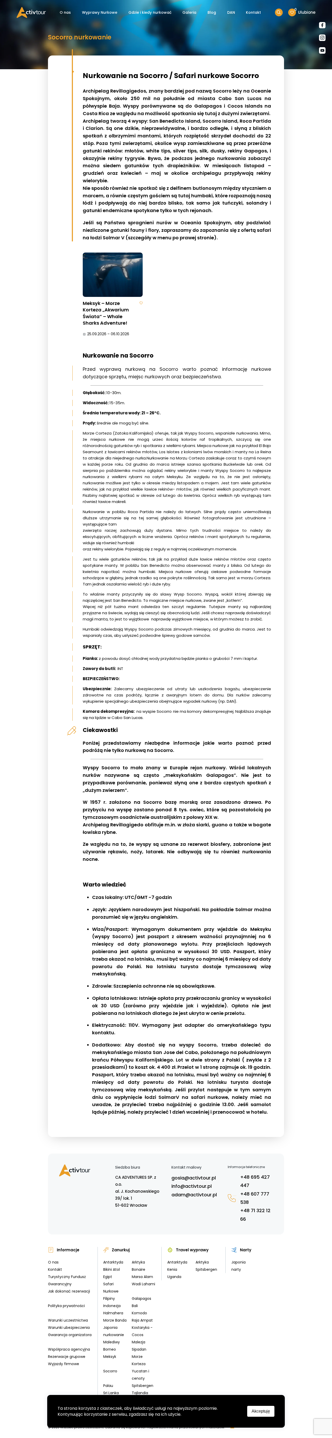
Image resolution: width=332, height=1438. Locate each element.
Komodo (139, 1313)
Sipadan (139, 1349)
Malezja (138, 1342)
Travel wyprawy (192, 1250)
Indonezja (112, 1305)
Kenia (172, 1269)
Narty (245, 1250)
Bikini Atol (111, 1269)
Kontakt (253, 12)
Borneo (109, 1349)
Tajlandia (140, 1392)
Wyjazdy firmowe (63, 1363)
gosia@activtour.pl (193, 1178)
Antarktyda (113, 1262)
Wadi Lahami (143, 1284)
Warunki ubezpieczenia (69, 1327)
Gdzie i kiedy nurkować (149, 12)
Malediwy (111, 1342)
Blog (212, 12)
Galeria (189, 12)
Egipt (107, 1276)
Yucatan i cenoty (140, 1375)
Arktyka (138, 1262)
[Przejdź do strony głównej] (31, 12)
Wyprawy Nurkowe (99, 12)
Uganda (174, 1276)
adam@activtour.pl (194, 1194)
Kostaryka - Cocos (142, 1331)
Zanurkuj (121, 1250)
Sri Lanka (111, 1392)
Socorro (110, 1371)
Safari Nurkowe (111, 1287)
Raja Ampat (142, 1320)
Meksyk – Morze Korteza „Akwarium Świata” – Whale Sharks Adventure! (106, 313)
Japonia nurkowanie (113, 1331)
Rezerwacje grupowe (66, 1356)
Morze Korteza (139, 1360)
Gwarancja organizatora (70, 1334)
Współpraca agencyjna (69, 1349)
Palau (108, 1385)
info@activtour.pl (191, 1186)
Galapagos (141, 1298)
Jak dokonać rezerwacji (69, 1291)
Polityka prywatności (66, 1305)
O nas (65, 12)
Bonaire (138, 1269)
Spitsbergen (142, 1385)
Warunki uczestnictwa (68, 1320)
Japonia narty (238, 1266)
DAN (231, 12)
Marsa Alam (142, 1276)
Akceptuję (261, 1411)
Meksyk (109, 1356)
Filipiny (109, 1298)
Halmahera (113, 1313)
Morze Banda (115, 1320)
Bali (135, 1305)
